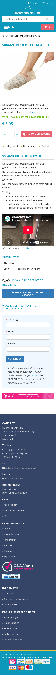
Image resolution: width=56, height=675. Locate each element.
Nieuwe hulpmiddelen (14, 510)
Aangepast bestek (13, 639)
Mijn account (10, 556)
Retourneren (10, 539)
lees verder (28, 112)
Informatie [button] (33, 3)
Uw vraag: (13, 319)
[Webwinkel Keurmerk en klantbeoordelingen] (17, 566)
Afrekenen (48, 3)
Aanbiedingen (10, 504)
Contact (8, 528)
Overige (9, 35)
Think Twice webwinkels (14, 654)
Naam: (11, 331)
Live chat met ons (14, 478)
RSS (6, 515)
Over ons (8, 593)
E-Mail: (11, 343)
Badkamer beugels (13, 634)
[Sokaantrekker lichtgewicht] (28, 74)
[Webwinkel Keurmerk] (28, 396)
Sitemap (8, 550)
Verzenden (15, 358)
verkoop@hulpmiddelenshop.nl (20, 467)
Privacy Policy (10, 604)
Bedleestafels (10, 628)
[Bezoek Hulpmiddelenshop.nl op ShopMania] (11, 576)
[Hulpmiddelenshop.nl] (28, 9)
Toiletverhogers (12, 617)
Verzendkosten (11, 534)
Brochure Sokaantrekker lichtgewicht (29, 293)
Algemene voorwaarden (16, 599)
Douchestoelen (11, 622)
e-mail (34, 375)
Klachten (8, 545)
